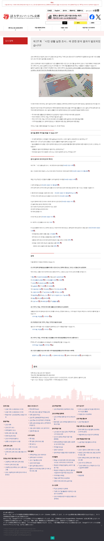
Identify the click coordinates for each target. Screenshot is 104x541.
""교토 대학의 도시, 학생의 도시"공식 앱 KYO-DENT (89, 467)
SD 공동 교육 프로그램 (37, 441)
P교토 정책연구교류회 (61, 488)
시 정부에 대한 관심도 (58, 355)
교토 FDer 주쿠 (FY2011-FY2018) (40, 420)
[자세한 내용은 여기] (68, 201)
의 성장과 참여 (59, 277)
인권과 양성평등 (43, 277)
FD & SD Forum (34, 409)
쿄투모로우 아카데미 (36, 457)
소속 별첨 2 (52, 234)
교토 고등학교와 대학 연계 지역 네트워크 (16, 473)
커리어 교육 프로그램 (12, 464)
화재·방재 (45, 301)
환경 (33, 277)
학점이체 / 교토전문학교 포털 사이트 (16, 416)
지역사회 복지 (60, 289)
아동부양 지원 (37, 289)
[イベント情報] (64, 30)
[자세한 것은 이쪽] (68, 165)
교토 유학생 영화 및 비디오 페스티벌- (64, 418)
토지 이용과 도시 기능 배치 (60, 295)
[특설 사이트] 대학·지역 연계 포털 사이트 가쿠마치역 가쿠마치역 (64, 461)
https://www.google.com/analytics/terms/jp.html (20, 529)
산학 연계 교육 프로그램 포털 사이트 (16, 453)
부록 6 (55, 246)
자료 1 (51, 222)
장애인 (47, 289)
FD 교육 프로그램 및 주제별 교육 (40, 412)
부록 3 (57, 237)
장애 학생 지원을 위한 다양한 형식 (64, 452)
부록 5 (58, 243)
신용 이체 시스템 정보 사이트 (14, 409)
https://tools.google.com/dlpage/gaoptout (18, 535)
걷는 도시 (45, 295)
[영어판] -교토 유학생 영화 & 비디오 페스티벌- (65, 423)
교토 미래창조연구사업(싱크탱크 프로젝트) (65, 497)
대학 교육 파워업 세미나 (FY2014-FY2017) (40, 424)
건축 (40, 298)
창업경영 (79, 472)
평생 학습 (6, 421)
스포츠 (34, 283)
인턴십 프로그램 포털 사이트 (12, 458)
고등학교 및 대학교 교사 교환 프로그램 (16, 468)
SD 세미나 (33, 444)
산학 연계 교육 (7, 445)
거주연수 (46, 316)
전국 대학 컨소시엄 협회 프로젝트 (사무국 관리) (88, 431)
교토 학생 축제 (56, 406)
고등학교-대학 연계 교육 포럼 (14, 461)
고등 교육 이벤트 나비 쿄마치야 (39, 428)
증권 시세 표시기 (33, 406)
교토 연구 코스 (9, 427)
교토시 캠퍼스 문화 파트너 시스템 (88, 450)
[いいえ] (101, 525)
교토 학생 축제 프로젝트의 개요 (64, 409)
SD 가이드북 (33, 447)
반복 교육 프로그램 (11, 433)
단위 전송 (6, 406)
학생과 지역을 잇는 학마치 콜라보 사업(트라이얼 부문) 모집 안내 (64, 471)
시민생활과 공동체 (37, 280)
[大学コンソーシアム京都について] (15, 30)
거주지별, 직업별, (37, 316)
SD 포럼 (32, 438)
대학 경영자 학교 (35, 415)
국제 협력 (31, 451)
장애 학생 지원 (56, 428)
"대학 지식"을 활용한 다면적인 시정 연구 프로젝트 (65, 492)
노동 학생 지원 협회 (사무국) (87, 442)
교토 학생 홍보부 (81, 418)
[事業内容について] (40, 30)
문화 (61, 280)
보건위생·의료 (48, 292)
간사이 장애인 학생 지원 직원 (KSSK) (63, 438)
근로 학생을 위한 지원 (83, 439)
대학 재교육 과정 (10, 436)
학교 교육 (59, 292)
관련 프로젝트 (80, 446)
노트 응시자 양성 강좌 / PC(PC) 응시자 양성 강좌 (64, 433)
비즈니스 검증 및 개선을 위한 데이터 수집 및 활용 (89, 410)
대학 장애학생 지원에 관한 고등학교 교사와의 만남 (64, 443)
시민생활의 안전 (51, 280)
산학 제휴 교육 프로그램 (12, 449)
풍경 (34, 298)
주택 (47, 298)
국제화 (51, 286)
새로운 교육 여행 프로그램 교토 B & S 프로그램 (89, 454)
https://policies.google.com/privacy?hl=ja (18, 533)
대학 (43, 286)
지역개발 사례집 (59, 475)
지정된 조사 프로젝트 (85, 414)
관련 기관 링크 (58, 450)
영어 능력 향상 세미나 (36, 466)
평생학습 (35, 295)
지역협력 (55, 457)
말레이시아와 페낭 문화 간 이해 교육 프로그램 (40, 470)
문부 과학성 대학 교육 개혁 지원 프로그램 (89, 459)
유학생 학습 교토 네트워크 (38, 454)
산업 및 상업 (43, 283)
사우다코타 (31, 435)
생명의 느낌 (36, 355)
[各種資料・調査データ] (88, 30)
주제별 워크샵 (58, 447)
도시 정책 (9, 41)
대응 (78, 355)
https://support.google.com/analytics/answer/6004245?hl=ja (24, 531)
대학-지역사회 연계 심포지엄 (63, 481)
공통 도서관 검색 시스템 (12, 441)
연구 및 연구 (80, 406)
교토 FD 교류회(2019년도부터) (39, 417)
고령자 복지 (36, 292)
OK (53, 538)
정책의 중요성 (46, 355)
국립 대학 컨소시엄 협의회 (84, 426)
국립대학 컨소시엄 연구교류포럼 (88, 434)
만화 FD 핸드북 (34, 431)
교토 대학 (8, 424)
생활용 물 (55, 301)
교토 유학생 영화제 (58, 413)
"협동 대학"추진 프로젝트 (62, 478)
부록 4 (69, 240)
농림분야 (35, 286)
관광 (51, 283)
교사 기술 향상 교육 (36, 460)
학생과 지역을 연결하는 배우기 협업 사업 (64, 466)
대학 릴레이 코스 (10, 430)
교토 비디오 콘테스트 (85, 462)
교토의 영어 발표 (35, 463)
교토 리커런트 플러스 (12, 438)
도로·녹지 (36, 301)
